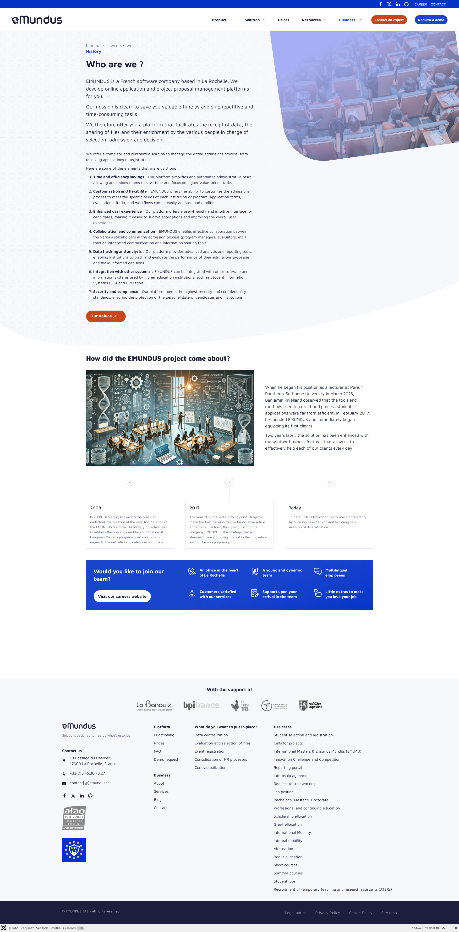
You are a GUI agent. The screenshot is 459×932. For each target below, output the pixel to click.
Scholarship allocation (293, 816)
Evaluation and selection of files (223, 743)
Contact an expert (389, 20)
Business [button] (347, 20)
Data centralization (211, 735)
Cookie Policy (360, 912)
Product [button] (220, 20)
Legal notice (295, 912)
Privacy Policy (327, 912)
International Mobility (292, 832)
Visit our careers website (122, 596)
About (159, 783)
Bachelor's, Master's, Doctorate (301, 800)
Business (97, 46)
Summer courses (288, 873)
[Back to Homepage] (36, 19)
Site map (389, 912)
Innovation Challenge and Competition (307, 759)
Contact (438, 4)
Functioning (164, 735)
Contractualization (210, 767)
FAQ (157, 751)
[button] (74, 817)
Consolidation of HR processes (221, 759)
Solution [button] (253, 20)
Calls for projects (288, 743)
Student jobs (284, 881)
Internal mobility (288, 840)
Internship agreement (292, 775)
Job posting (284, 792)
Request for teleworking (295, 783)
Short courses (285, 865)
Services (161, 791)
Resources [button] (312, 20)
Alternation (283, 848)
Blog (158, 799)
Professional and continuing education (307, 808)
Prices (284, 20)
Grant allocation (288, 824)
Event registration (210, 751)
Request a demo (431, 20)
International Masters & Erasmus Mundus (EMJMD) (317, 751)
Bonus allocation (288, 857)
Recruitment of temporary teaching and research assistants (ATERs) (333, 889)
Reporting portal (288, 767)
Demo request (166, 759)
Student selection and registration (303, 735)
